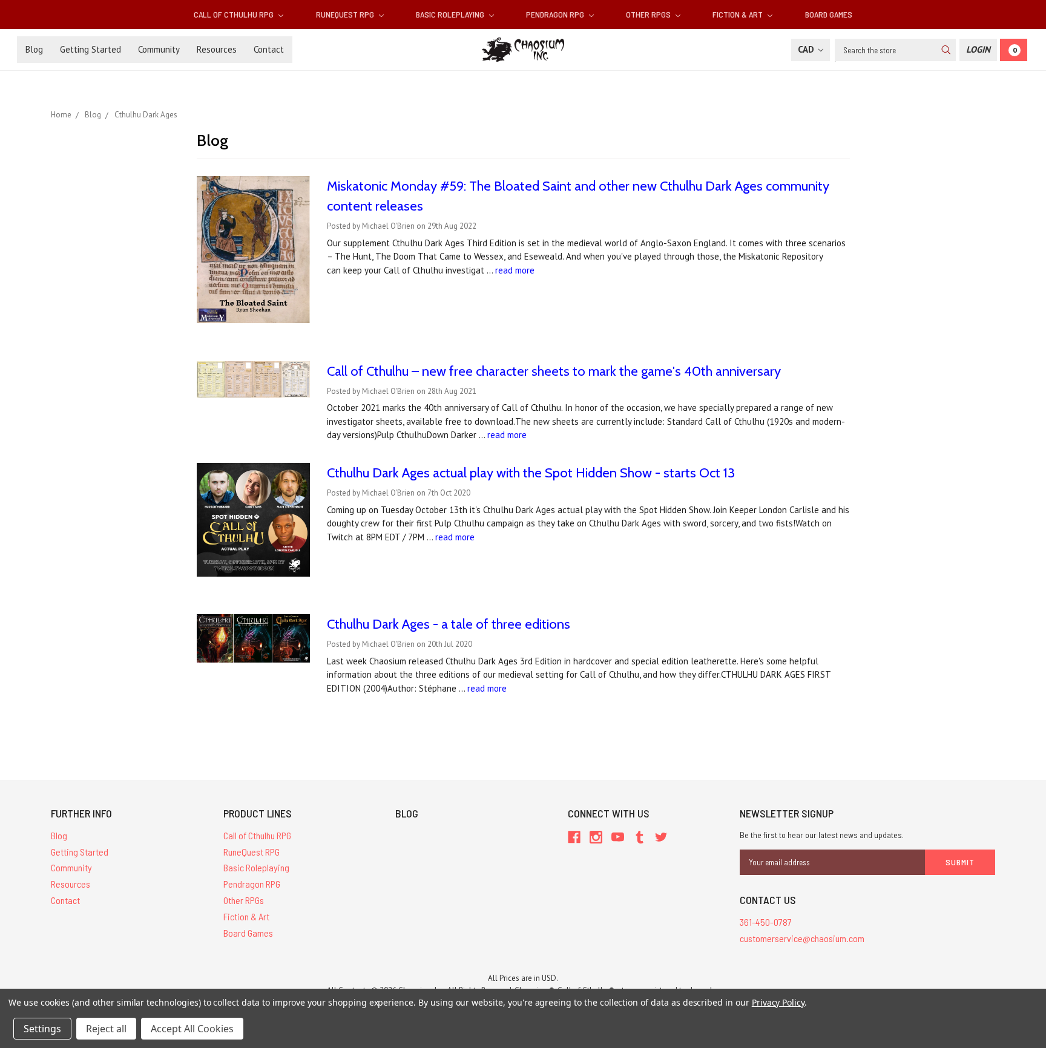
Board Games (828, 14)
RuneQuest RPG (346, 14)
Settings (42, 1028)
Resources (217, 49)
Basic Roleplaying (451, 14)
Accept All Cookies (192, 1028)
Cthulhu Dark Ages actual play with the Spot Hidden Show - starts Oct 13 (531, 473)
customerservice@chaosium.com (802, 938)
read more (515, 270)
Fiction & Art (738, 14)
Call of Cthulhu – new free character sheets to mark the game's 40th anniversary (554, 371)
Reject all (106, 1028)
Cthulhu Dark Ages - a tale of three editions (448, 624)
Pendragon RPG (556, 14)
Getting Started (90, 49)
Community (159, 49)
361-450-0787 (766, 922)
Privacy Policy (778, 1002)
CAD (807, 49)
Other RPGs (649, 14)
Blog (34, 49)
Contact (269, 49)
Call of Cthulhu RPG (234, 14)
